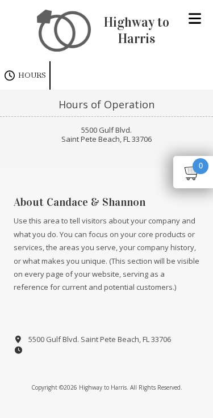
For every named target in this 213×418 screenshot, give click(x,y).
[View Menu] (194, 18)
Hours (31, 75)
